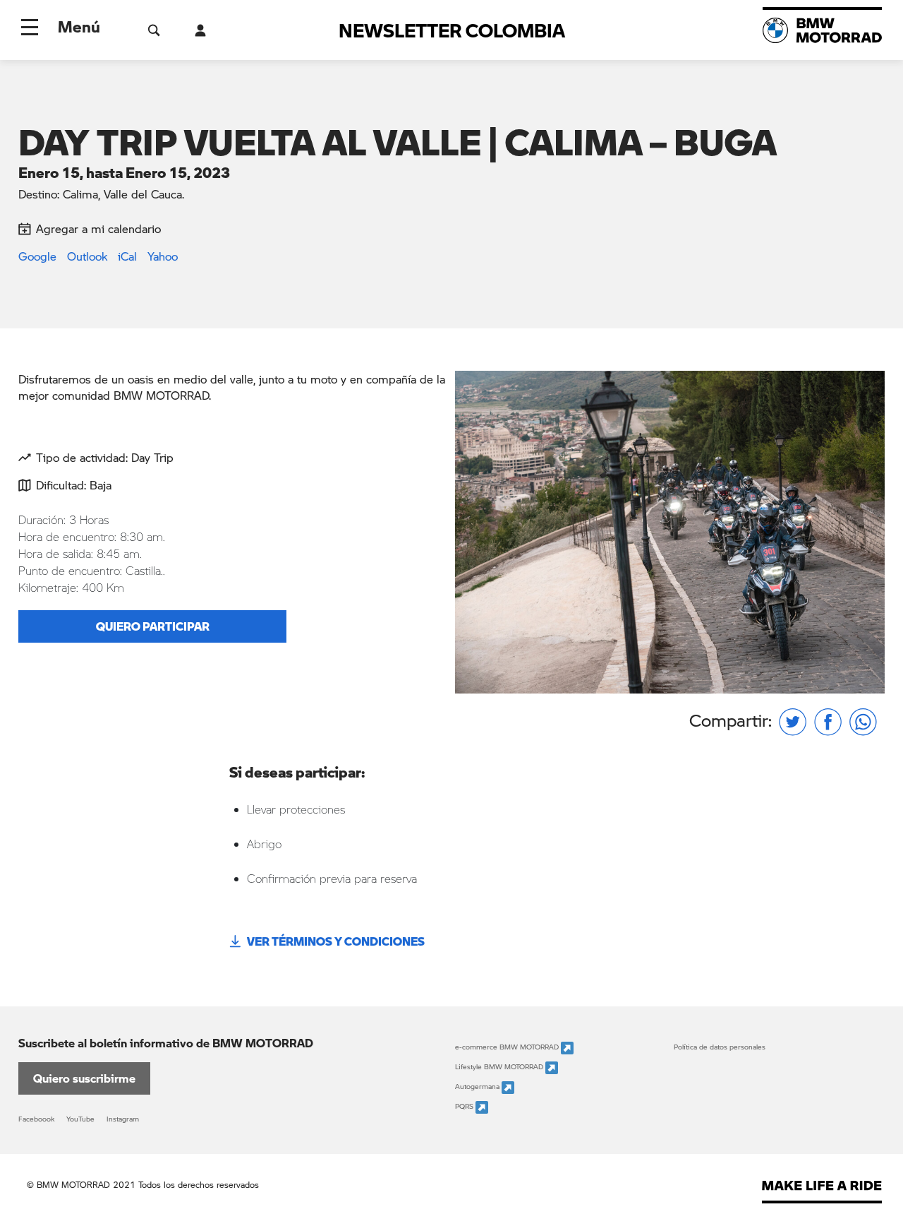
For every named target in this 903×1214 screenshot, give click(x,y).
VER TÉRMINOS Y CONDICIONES (336, 941)
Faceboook (36, 1119)
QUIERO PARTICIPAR (153, 626)
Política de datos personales (719, 1047)
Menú (79, 26)
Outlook (87, 256)
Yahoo (162, 256)
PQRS (465, 1107)
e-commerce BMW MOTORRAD (508, 1047)
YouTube (80, 1119)
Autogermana (478, 1087)
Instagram (123, 1119)
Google (37, 256)
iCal (127, 256)
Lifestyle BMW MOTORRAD (500, 1067)
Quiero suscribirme (84, 1078)
